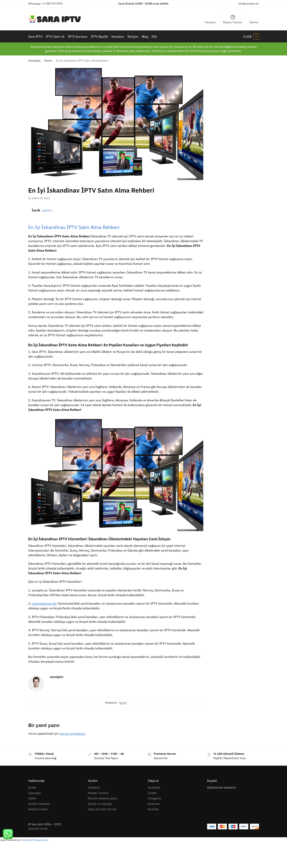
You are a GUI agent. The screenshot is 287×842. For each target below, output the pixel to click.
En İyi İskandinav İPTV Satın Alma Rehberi (73, 227)
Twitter (152, 793)
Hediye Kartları (38, 809)
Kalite (32, 798)
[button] (251, 36)
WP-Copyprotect (39, 839)
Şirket (32, 787)
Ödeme (253, 22)
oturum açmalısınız (72, 733)
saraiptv (56, 676)
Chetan (24, 839)
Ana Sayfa (34, 60)
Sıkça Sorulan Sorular (102, 809)
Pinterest (154, 804)
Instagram (154, 798)
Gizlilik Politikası (39, 804)
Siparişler (34, 793)
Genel (48, 60)
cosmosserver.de (44, 603)
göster (47, 210)
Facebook (154, 787)
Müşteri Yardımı (232, 22)
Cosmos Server (38, 828)
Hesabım (210, 22)
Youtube (153, 809)
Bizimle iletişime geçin (103, 798)
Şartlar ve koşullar (100, 804)
